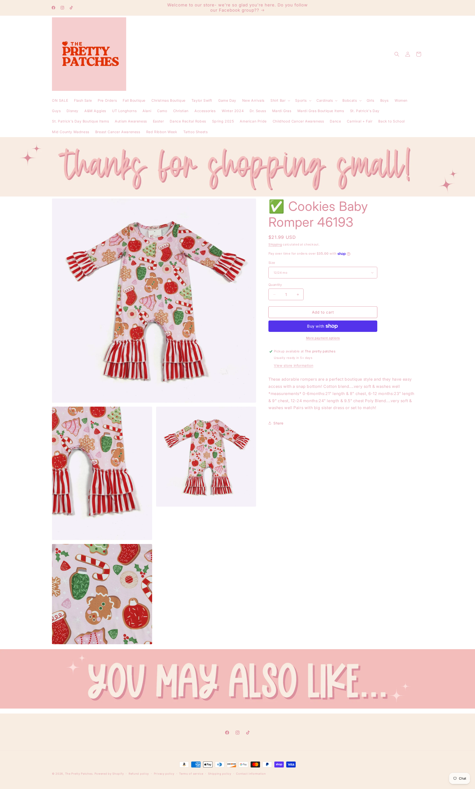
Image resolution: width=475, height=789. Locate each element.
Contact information (251, 773)
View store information (293, 365)
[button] (279, 100)
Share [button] (278, 423)
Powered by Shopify (109, 773)
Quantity (275, 285)
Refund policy (139, 773)
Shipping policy (219, 773)
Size (271, 263)
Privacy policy (164, 773)
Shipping (275, 244)
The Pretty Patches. (79, 773)
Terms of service (191, 773)
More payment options (323, 338)
